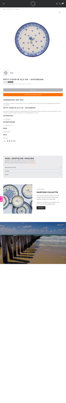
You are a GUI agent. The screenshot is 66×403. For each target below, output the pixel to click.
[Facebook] (7, 141)
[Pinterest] (11, 141)
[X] (9, 141)
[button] (41, 207)
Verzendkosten (11, 83)
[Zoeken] (57, 3)
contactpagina (32, 162)
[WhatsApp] (13, 141)
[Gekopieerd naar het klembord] (15, 141)
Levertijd (7, 171)
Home (4, 9)
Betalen (7, 174)
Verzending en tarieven (10, 167)
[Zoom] (59, 12)
